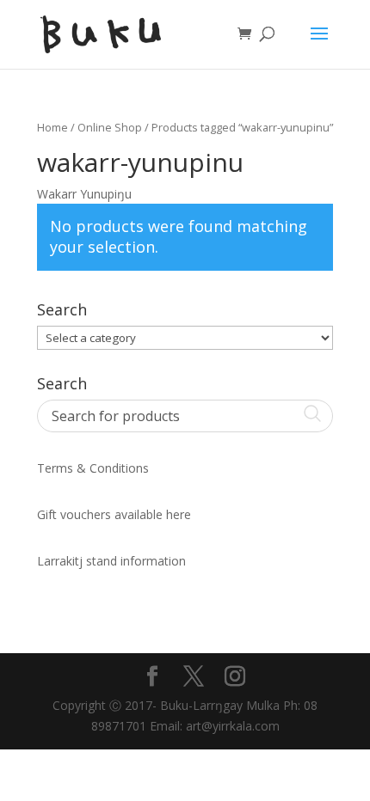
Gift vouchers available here (114, 514)
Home (52, 127)
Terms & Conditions (93, 468)
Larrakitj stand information (111, 561)
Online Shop (109, 127)
